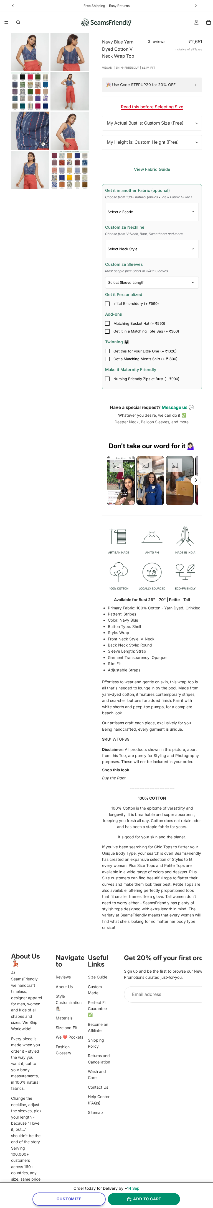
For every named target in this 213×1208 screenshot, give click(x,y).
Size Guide (97, 977)
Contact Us (98, 1087)
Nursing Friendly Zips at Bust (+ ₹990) (146, 379)
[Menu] (6, 22)
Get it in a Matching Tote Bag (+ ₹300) (146, 331)
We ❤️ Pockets (69, 1037)
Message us (174, 407)
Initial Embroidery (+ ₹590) (136, 303)
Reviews (63, 977)
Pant (121, 778)
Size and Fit (66, 1027)
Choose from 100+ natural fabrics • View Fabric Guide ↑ (148, 197)
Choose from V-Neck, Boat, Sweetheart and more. (144, 234)
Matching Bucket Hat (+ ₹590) (139, 323)
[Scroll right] (196, 480)
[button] (121, 480)
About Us (64, 986)
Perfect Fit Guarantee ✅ (97, 1008)
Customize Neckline (144, 230)
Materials (64, 1018)
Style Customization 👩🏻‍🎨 (69, 1002)
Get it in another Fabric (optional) (148, 193)
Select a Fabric (120, 212)
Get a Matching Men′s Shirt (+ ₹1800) (145, 359)
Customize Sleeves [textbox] (137, 267)
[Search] (18, 22)
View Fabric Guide (152, 169)
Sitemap (95, 1112)
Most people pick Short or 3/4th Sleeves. (137, 271)
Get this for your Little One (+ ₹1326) (145, 351)
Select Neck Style (123, 249)
